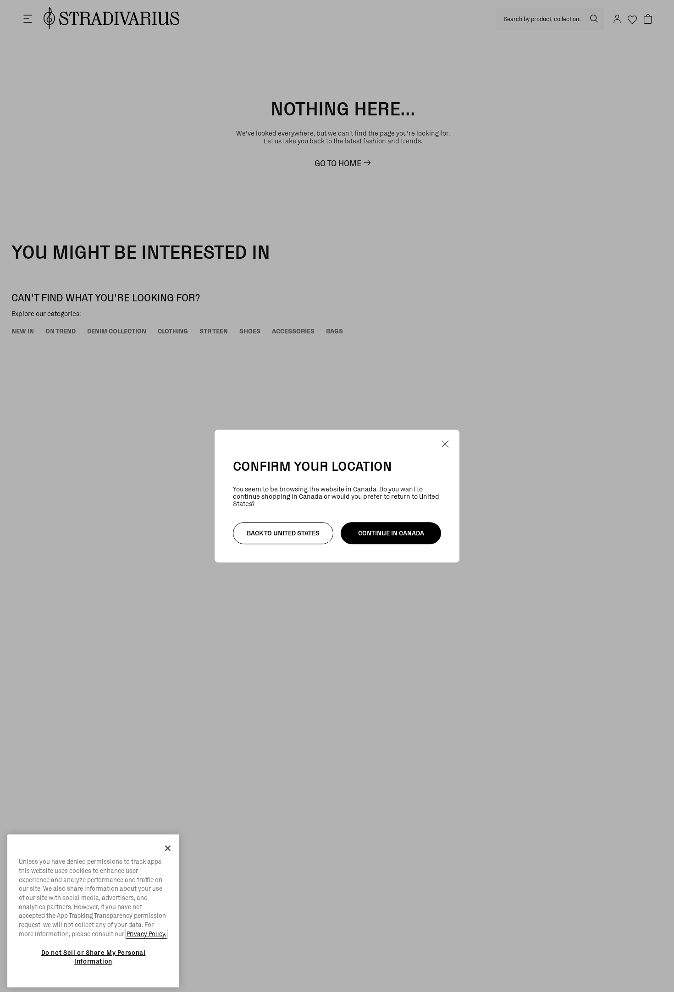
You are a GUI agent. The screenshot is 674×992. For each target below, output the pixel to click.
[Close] (168, 848)
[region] (93, 910)
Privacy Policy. (146, 934)
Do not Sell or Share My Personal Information (93, 956)
